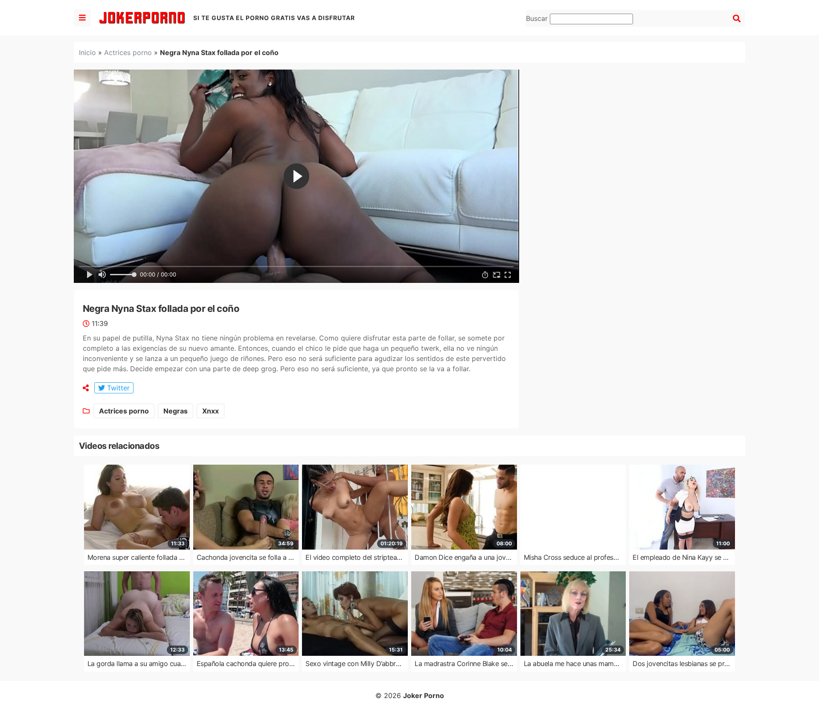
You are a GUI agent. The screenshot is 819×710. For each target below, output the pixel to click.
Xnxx (210, 411)
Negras (175, 411)
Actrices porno (128, 52)
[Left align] (82, 17)
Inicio (87, 52)
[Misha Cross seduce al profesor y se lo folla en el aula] (573, 507)
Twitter (117, 388)
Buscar (538, 18)
